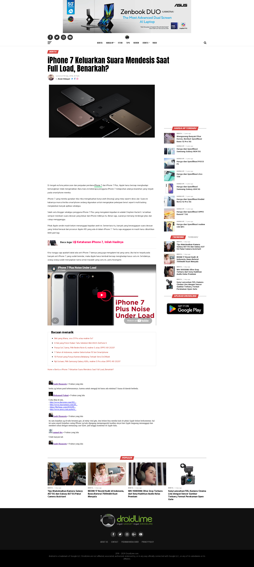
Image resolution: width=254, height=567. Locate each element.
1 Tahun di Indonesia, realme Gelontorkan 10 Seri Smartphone (81, 352)
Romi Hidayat (64, 79)
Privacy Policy (148, 541)
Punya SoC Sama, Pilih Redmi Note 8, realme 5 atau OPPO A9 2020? (84, 348)
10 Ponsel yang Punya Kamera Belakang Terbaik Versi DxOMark (82, 357)
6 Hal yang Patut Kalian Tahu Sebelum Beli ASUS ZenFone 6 (80, 343)
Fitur (120, 42)
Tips (128, 42)
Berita (99, 42)
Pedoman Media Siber (130, 541)
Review (136, 42)
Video (155, 42)
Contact (114, 541)
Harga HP (110, 42)
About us (104, 541)
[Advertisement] (102, 161)
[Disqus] (102, 412)
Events (145, 42)
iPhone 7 (98, 185)
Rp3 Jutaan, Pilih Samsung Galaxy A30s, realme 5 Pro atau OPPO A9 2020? (87, 361)
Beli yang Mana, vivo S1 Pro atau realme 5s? (73, 338)
